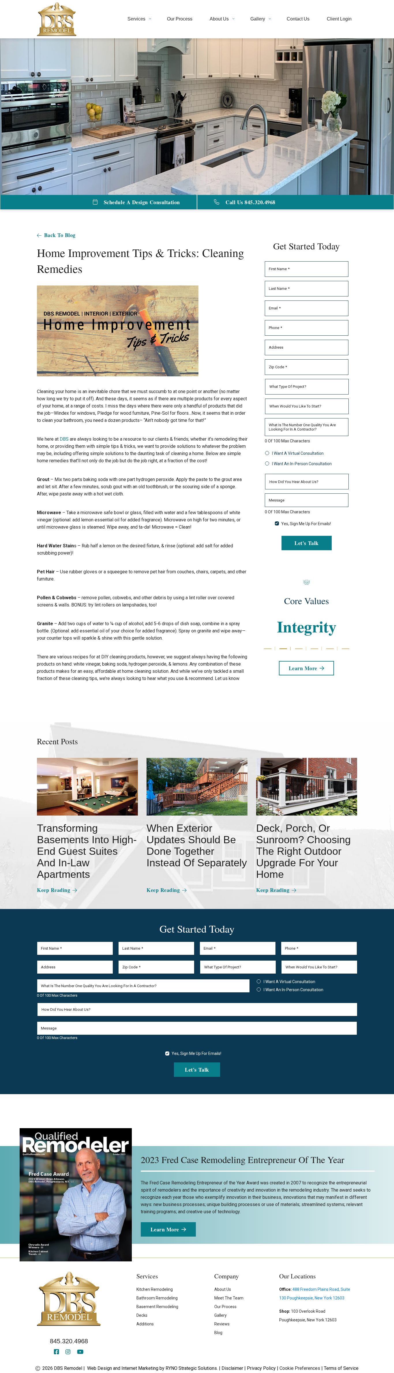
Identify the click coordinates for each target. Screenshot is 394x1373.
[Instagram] (68, 1352)
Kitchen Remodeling (154, 1289)
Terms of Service (341, 1368)
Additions (145, 1324)
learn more (164, 1229)
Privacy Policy (261, 1368)
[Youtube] (80, 1352)
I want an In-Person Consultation (302, 463)
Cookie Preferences (299, 1368)
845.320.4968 (69, 1341)
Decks (141, 1315)
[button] (267, 648)
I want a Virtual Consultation (298, 453)
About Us (222, 1289)
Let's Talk (306, 542)
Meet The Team (228, 1298)
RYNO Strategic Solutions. (192, 1368)
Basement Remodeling (157, 1306)
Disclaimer (232, 1368)
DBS (64, 439)
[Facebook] (57, 1352)
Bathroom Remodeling (157, 1298)
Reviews (222, 1324)
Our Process (225, 1306)
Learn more (303, 668)
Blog (218, 1332)
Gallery (220, 1315)
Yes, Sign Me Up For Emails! (306, 523)
